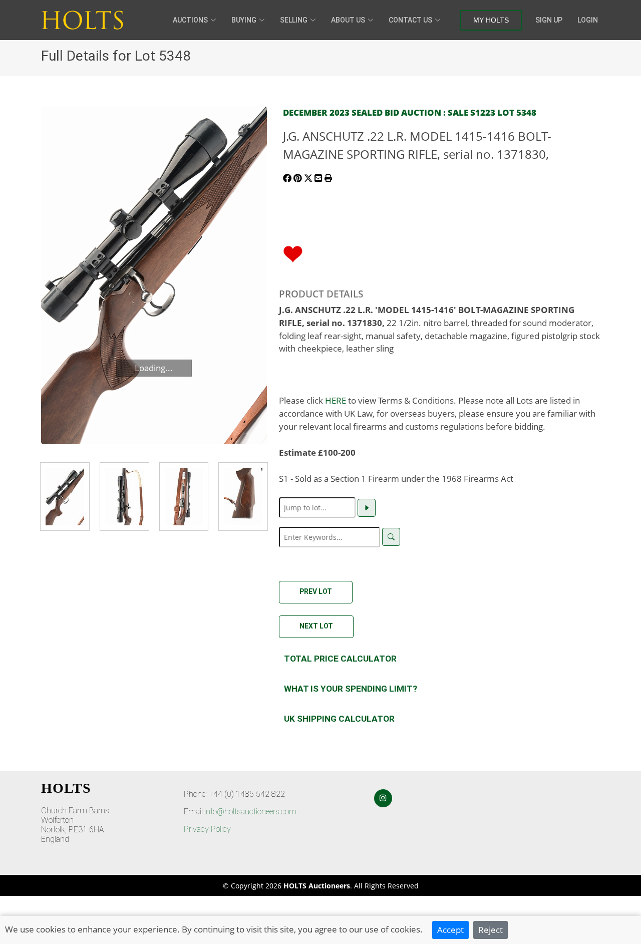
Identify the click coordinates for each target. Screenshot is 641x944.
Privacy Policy (207, 829)
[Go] (367, 508)
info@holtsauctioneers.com (250, 811)
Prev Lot (315, 591)
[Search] (391, 537)
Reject (490, 929)
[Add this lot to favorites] (293, 253)
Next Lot (316, 626)
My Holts (491, 20)
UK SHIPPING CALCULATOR (339, 719)
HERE (335, 400)
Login (587, 20)
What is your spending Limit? (350, 689)
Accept (450, 929)
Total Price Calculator (340, 659)
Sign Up (548, 20)
